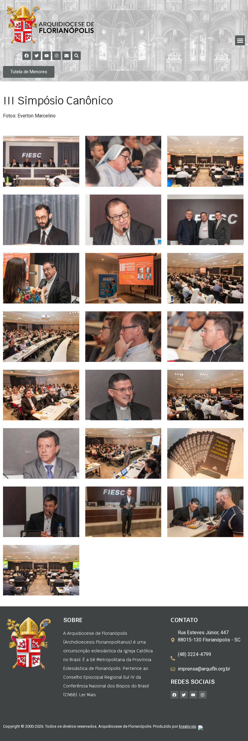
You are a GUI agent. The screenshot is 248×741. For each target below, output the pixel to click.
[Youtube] (46, 55)
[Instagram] (56, 55)
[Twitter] (36, 55)
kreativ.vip (187, 726)
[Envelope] (66, 55)
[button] (240, 40)
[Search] (76, 55)
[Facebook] (26, 55)
